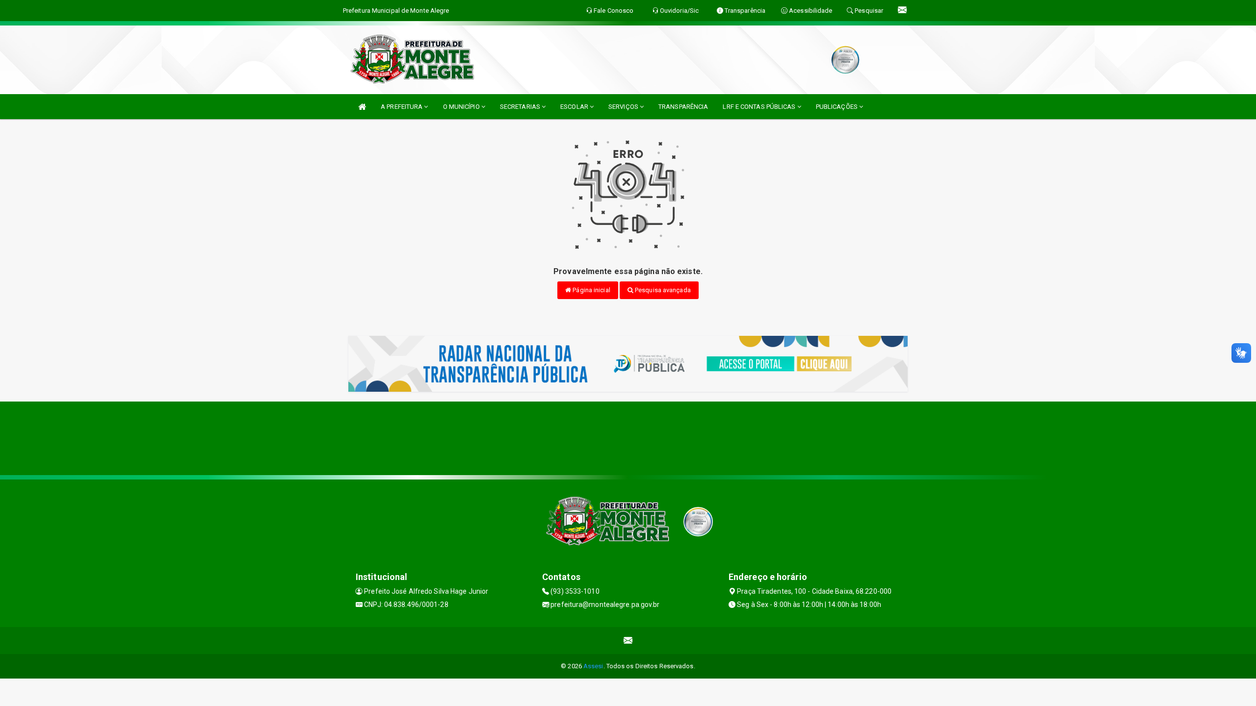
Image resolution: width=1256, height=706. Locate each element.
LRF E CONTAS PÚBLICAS (760, 106)
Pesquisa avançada (662, 290)
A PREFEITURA (402, 106)
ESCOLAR (575, 106)
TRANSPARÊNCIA (683, 106)
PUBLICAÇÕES (837, 106)
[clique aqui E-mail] (628, 640)
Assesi (593, 666)
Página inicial (590, 290)
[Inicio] (362, 106)
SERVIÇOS (624, 106)
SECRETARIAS (521, 106)
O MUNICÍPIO (462, 106)
